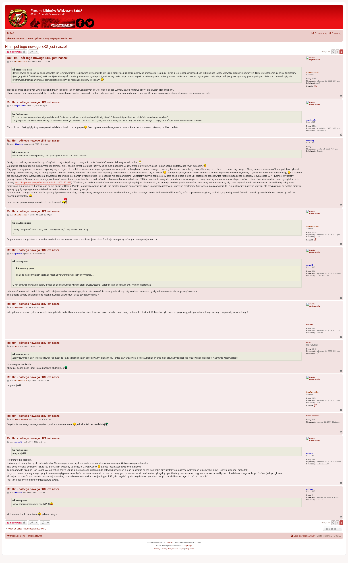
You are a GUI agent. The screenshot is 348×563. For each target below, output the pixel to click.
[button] (333, 51)
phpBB (169, 542)
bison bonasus (312, 416)
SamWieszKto (312, 73)
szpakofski (311, 120)
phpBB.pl (188, 546)
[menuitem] (10, 33)
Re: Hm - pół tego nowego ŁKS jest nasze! (37, 58)
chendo (309, 324)
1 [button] (337, 51)
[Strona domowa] (18, 17)
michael (309, 489)
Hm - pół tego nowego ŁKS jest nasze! (36, 47)
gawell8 (309, 265)
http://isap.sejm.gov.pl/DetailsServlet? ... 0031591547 (43, 182)
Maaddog (310, 141)
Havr (308, 343)
